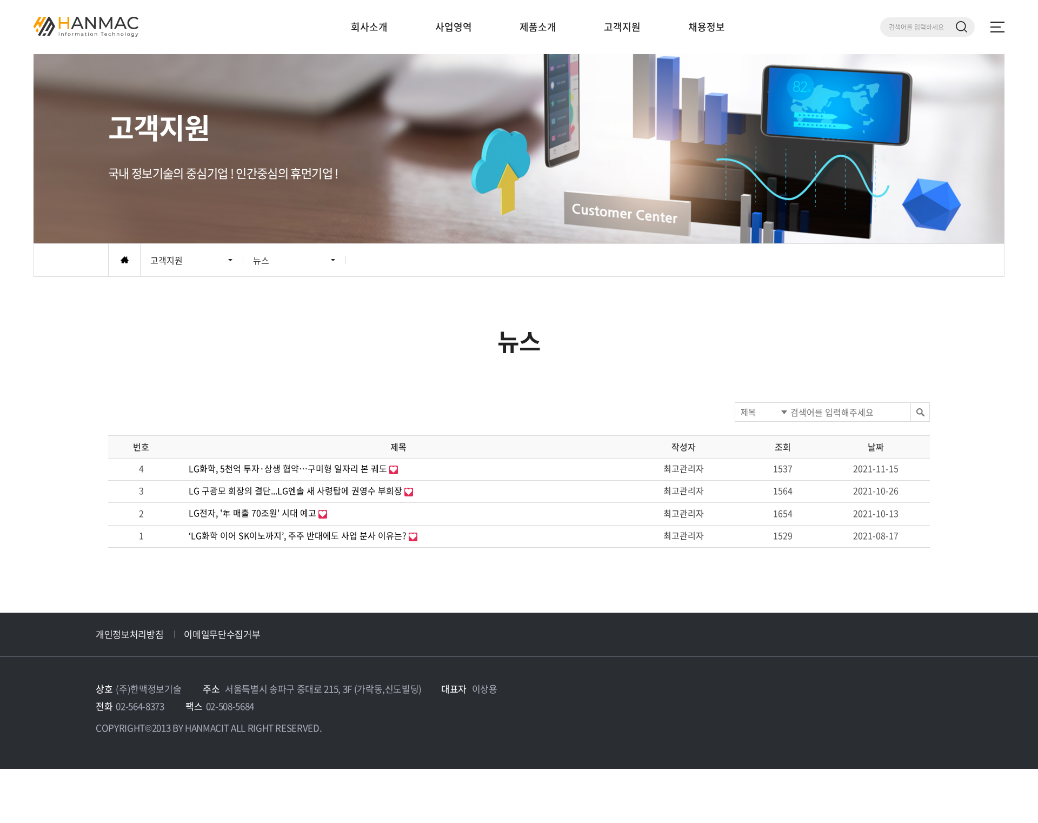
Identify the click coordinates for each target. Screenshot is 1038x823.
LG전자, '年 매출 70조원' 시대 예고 (253, 512)
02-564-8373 (140, 706)
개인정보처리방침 (129, 634)
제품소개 (538, 26)
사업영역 (453, 26)
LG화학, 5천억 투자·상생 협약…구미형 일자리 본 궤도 (289, 468)
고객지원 (622, 26)
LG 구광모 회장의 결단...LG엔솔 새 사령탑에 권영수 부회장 (296, 490)
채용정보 (706, 26)
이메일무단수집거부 (222, 634)
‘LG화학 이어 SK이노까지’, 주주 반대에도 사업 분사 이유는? (299, 535)
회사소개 (369, 26)
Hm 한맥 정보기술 (86, 27)
